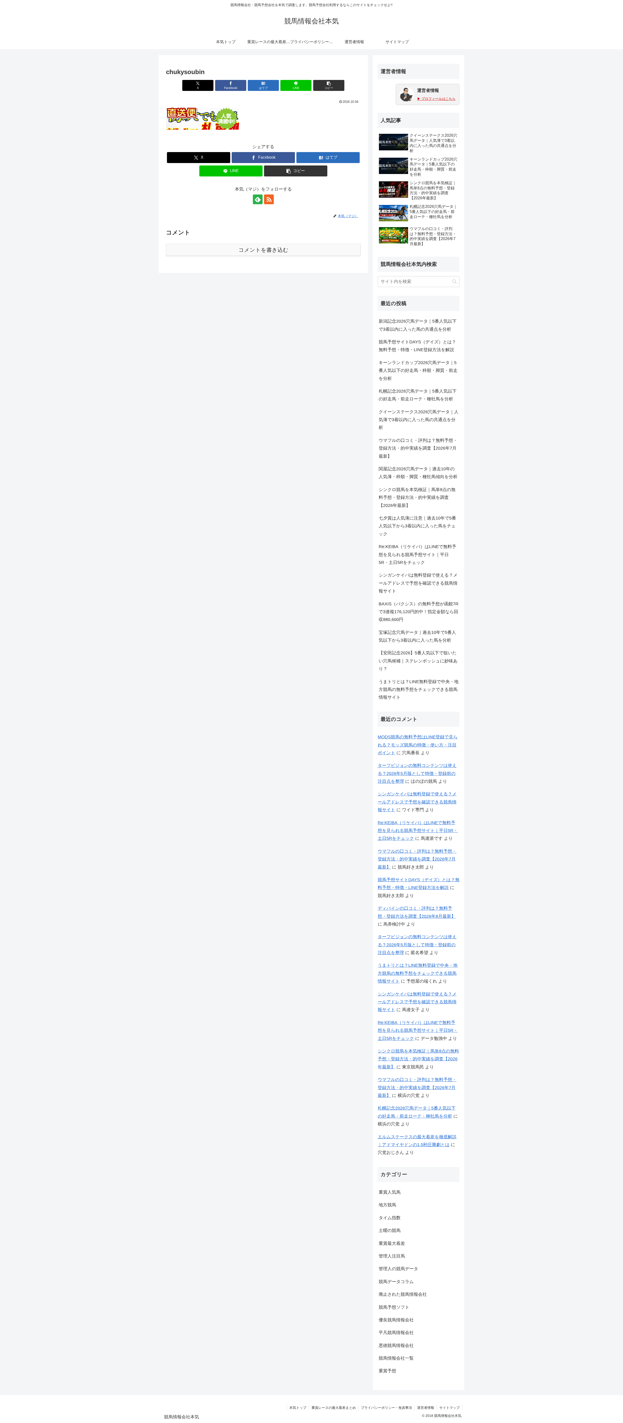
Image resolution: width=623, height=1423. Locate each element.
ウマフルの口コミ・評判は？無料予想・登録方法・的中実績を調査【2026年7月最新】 (418, 448)
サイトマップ (449, 1408)
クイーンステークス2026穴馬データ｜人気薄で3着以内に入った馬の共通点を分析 (418, 419)
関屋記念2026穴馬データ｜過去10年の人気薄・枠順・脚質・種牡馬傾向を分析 (418, 472)
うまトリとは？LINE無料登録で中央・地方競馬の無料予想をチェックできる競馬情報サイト (418, 689)
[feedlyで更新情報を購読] (258, 199)
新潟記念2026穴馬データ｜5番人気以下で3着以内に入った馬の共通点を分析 (418, 325)
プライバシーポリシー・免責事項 (386, 1408)
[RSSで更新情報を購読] (269, 199)
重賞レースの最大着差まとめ (334, 1408)
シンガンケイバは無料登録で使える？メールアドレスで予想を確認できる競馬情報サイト (418, 583)
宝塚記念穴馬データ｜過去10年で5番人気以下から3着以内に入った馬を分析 (417, 636)
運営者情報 (425, 1408)
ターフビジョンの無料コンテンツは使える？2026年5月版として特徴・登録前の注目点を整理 (417, 773)
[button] (328, 85)
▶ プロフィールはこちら (436, 99)
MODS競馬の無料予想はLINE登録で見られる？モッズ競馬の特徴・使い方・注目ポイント (418, 745)
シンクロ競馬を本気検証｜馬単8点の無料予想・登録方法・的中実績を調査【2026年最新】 (417, 497)
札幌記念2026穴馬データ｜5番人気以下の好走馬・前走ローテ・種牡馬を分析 (418, 395)
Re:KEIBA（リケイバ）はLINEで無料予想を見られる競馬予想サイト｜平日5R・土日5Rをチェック (417, 554)
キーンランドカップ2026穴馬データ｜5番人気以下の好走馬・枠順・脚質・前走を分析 (418, 370)
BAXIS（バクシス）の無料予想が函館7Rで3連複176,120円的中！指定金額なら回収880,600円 (418, 611)
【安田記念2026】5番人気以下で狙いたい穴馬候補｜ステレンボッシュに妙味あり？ (418, 660)
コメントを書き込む (263, 250)
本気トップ (297, 1408)
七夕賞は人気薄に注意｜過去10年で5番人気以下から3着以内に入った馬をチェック (417, 526)
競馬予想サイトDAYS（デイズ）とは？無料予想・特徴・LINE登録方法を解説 (417, 345)
